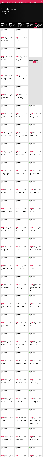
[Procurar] (41, 1)
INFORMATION (35, 2)
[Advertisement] (36, 43)
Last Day (37, 62)
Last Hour (34, 62)
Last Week (40, 62)
